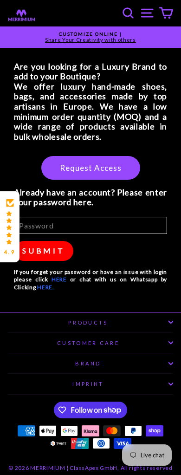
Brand (88, 363)
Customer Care (88, 343)
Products (88, 322)
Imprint (87, 384)
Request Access (91, 168)
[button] (9, 227)
